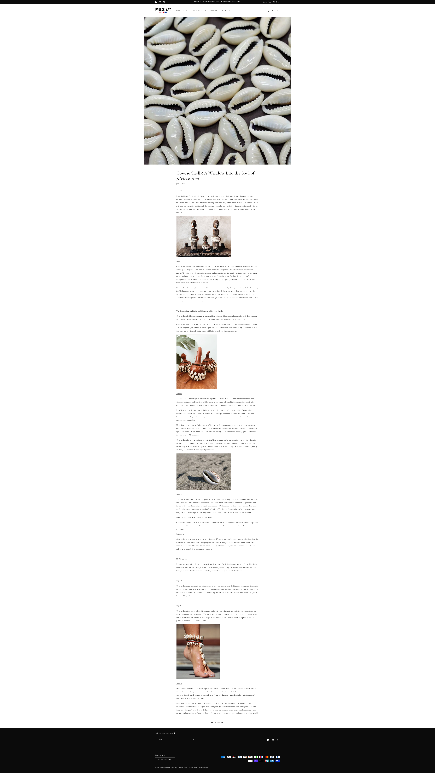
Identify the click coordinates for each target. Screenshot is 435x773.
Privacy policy (193, 767)
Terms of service (203, 767)
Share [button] (180, 190)
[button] (186, 10)
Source (179, 261)
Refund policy (183, 767)
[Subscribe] (193, 739)
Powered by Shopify (171, 768)
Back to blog (219, 722)
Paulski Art (163, 768)
